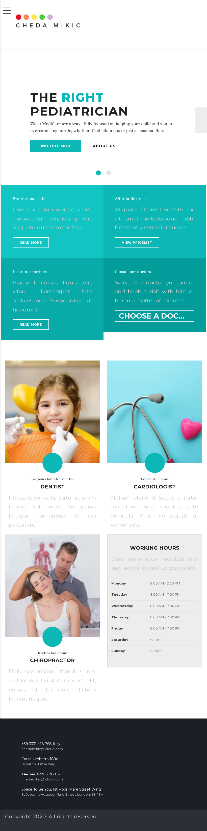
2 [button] (108, 172)
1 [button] (98, 172)
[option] (103, 120)
